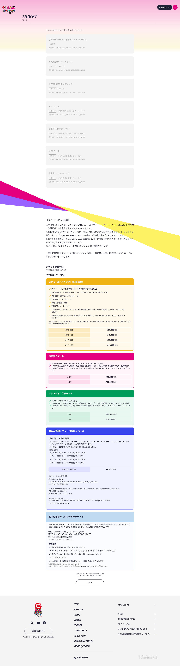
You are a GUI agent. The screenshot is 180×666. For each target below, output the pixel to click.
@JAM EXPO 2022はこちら (58, 491)
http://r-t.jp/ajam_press (87, 566)
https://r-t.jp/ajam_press (63, 537)
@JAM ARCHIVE (123, 605)
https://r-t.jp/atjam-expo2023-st (59, 503)
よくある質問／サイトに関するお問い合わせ (132, 629)
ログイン (51, 637)
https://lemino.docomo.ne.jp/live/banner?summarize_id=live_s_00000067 (73, 481)
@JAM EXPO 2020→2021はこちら (60, 493)
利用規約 (120, 614)
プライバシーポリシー (125, 624)
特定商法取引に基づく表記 (126, 619)
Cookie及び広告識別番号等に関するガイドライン (134, 634)
